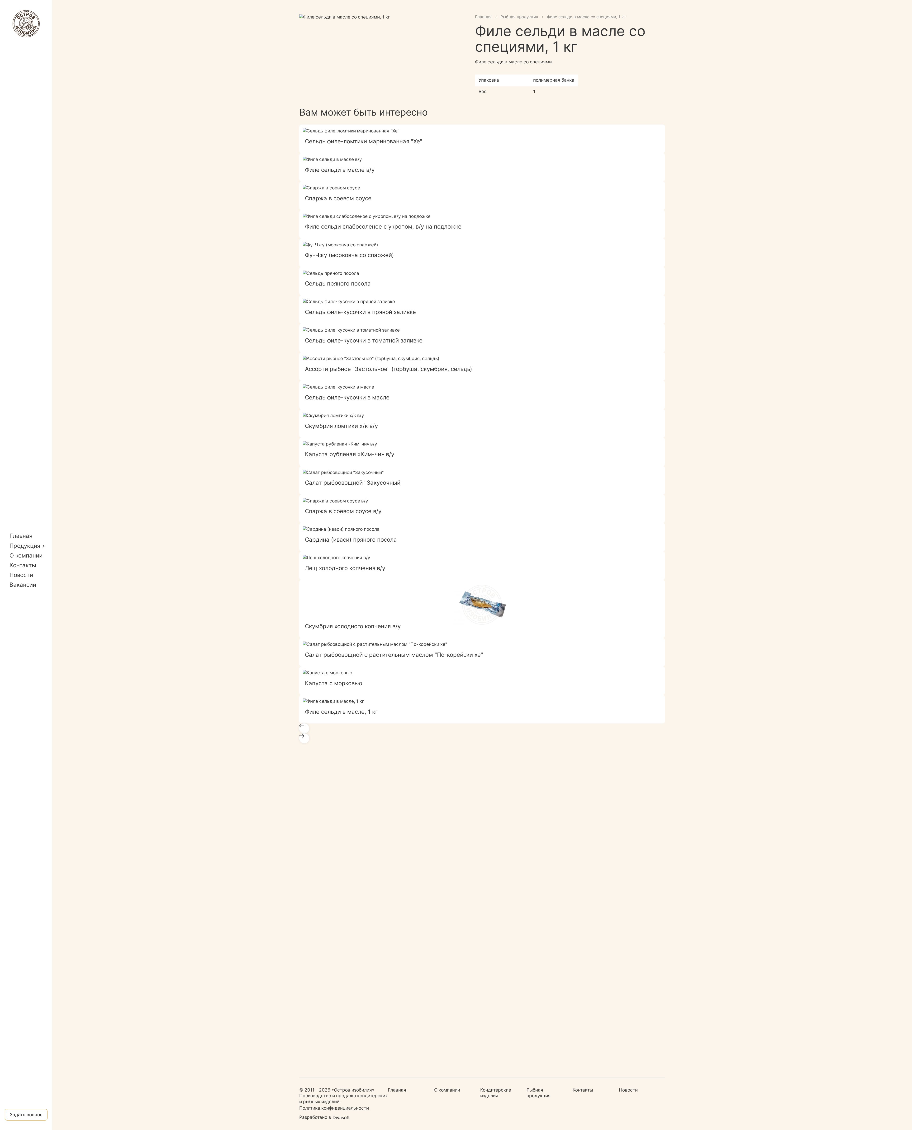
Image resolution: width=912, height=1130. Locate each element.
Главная (21, 535)
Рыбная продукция (519, 16)
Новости (21, 575)
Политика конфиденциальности (334, 1108)
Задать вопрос (26, 1114)
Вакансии (23, 584)
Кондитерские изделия (495, 1093)
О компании (26, 555)
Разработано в (315, 1117)
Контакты (23, 565)
